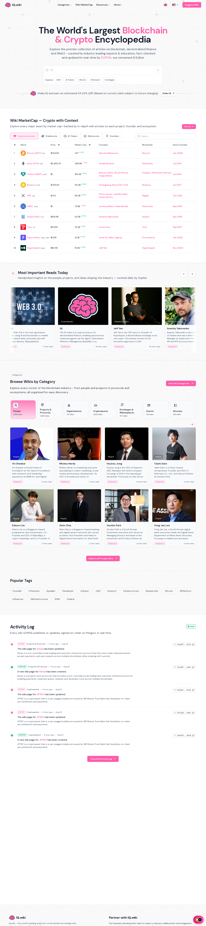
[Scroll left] (183, 274)
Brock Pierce (121, 172)
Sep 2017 (177, 227)
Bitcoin (82, 80)
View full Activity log (101, 759)
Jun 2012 (177, 195)
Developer (68, 591)
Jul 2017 (177, 185)
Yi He (125, 185)
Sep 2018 (177, 206)
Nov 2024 (178, 248)
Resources (102, 4)
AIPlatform (185, 591)
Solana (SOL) (33, 216)
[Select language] (175, 5)
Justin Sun (104, 227)
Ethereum (95, 80)
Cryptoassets (33, 689)
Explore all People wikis (101, 558)
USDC (30, 206)
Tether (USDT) (34, 174)
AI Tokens (70, 80)
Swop (40, 648)
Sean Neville (121, 206)
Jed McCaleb (120, 194)
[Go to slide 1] (189, 424)
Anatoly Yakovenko (109, 216)
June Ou (103, 237)
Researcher (152, 591)
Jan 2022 (178, 237)
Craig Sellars (105, 175)
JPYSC (40, 694)
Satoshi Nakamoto (108, 153)
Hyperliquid (33, 248)
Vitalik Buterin (106, 163)
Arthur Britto (106, 197)
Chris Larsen (105, 194)
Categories (63, 4)
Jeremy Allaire (106, 206)
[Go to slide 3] (194, 424)
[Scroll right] (192, 274)
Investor (112, 591)
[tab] (24, 136)
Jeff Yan (103, 248)
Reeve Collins (106, 172)
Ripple (145, 195)
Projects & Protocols (36, 644)
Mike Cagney (115, 237)
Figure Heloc (34, 237)
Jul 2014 (177, 163)
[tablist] (66, 136)
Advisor (85, 591)
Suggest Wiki (192, 4)
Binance (31, 185)
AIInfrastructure (39, 599)
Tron (29, 227)
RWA (57, 599)
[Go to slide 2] (192, 424)
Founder (17, 591)
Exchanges (110, 80)
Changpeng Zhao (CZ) (110, 185)
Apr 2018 (177, 216)
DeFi (58, 80)
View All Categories (178, 383)
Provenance (148, 237)
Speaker (50, 591)
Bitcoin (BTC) (34, 153)
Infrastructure (131, 591)
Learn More (155, 93)
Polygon (146, 172)
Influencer (18, 599)
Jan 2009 (178, 153)
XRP (29, 195)
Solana (145, 216)
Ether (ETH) (33, 163)
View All (187, 126)
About (117, 4)
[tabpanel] (103, 197)
